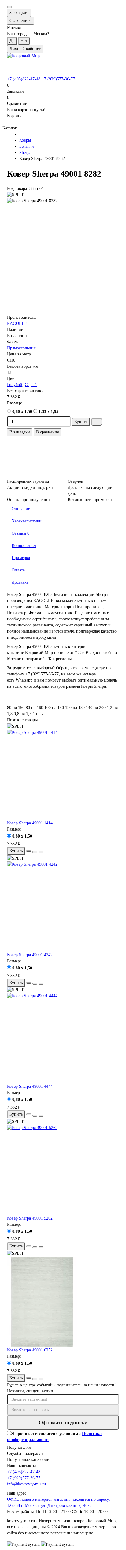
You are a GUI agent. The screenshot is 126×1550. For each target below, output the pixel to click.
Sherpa (25, 152)
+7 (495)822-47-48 (23, 79)
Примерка (21, 558)
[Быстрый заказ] (96, 422)
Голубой (14, 384)
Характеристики (27, 521)
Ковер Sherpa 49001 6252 (30, 1350)
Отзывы (20, 533)
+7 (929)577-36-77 (58, 79)
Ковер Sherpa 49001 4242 (30, 955)
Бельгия (26, 146)
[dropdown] (9, 7)
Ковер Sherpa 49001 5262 (30, 1218)
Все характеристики (25, 390)
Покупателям (19, 1447)
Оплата (18, 570)
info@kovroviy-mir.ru (26, 1484)
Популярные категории (28, 1459)
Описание (21, 509)
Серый (31, 384)
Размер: (15, 403)
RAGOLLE (17, 323)
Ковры (25, 140)
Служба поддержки (25, 1453)
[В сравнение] (41, 852)
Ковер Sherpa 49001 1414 (30, 823)
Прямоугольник (21, 348)
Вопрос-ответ (24, 545)
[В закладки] (34, 852)
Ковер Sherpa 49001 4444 (30, 1086)
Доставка (20, 582)
